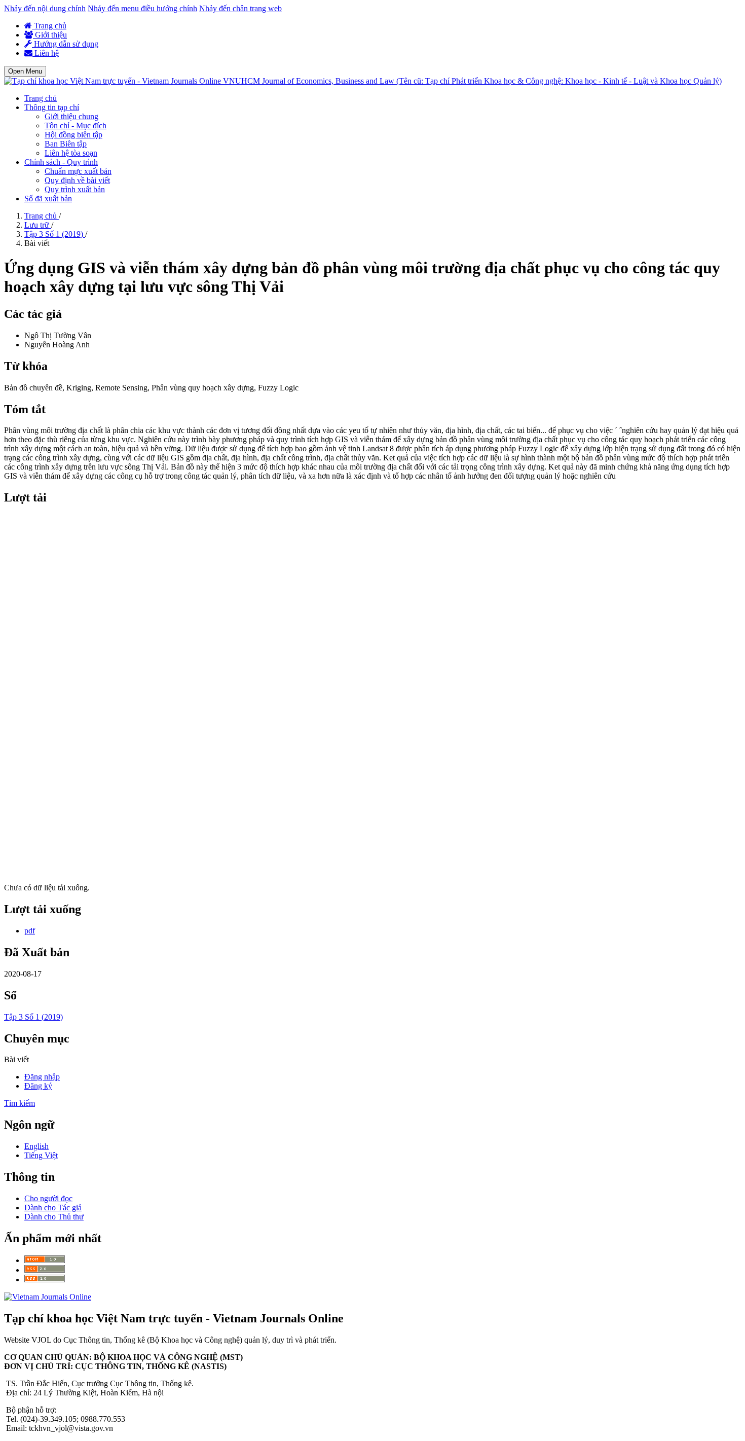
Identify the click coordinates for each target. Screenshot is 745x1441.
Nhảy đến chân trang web (240, 8)
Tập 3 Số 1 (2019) (54, 234)
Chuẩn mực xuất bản (78, 171)
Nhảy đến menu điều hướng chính (142, 8)
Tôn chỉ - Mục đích (75, 125)
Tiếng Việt (41, 1155)
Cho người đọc (48, 1198)
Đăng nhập (42, 1076)
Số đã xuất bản (48, 198)
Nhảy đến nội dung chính (45, 8)
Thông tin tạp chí (51, 107)
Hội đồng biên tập (73, 134)
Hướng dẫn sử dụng (65, 44)
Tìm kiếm (19, 1103)
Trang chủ (49, 25)
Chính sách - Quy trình (61, 162)
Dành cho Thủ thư (54, 1216)
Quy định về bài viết (77, 180)
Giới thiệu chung (71, 116)
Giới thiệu (50, 34)
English (36, 1146)
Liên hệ (45, 53)
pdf (29, 930)
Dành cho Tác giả (53, 1207)
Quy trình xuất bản (75, 189)
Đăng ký (38, 1086)
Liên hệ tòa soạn (71, 153)
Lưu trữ (37, 225)
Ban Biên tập (66, 143)
